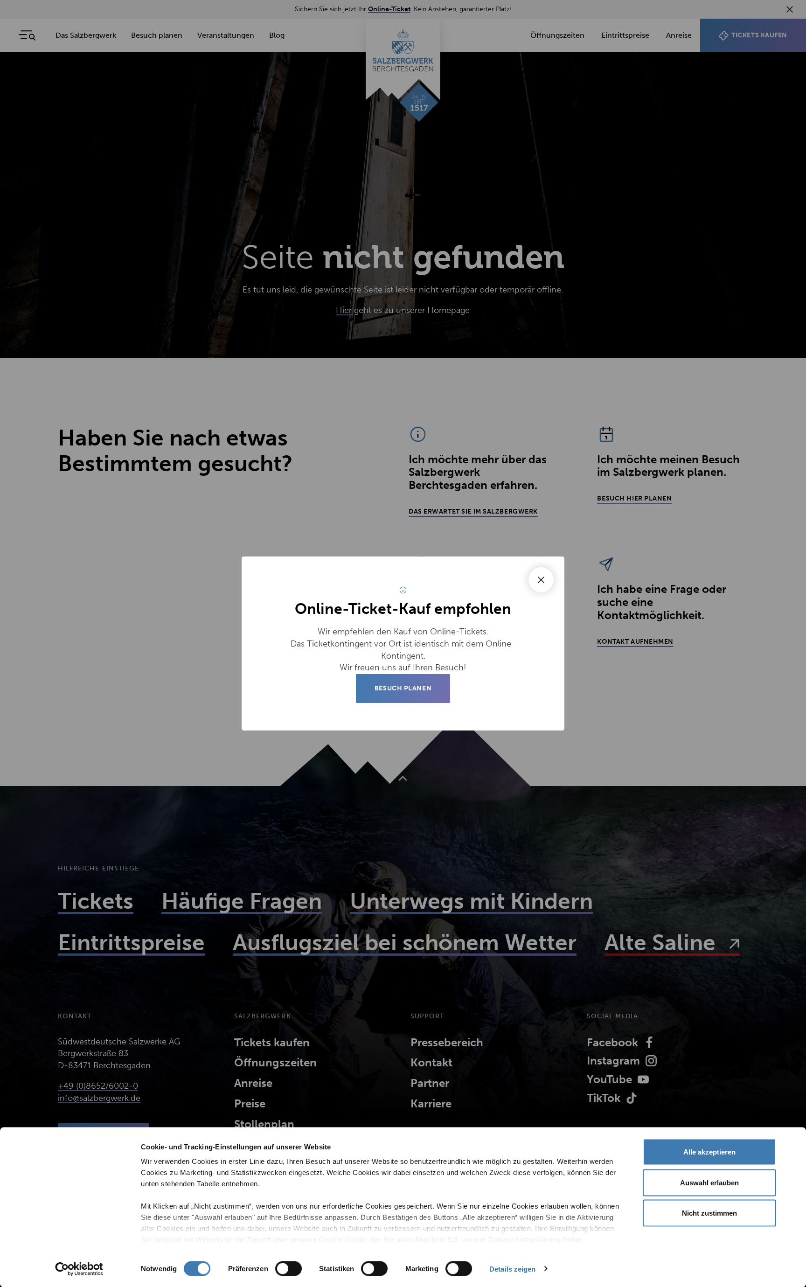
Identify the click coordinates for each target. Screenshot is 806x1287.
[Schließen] (541, 579)
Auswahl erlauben (709, 1182)
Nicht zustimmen (709, 1213)
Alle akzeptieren (709, 1152)
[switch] (288, 1268)
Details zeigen (512, 1269)
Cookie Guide (341, 1240)
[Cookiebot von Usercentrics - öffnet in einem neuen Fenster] (79, 1269)
